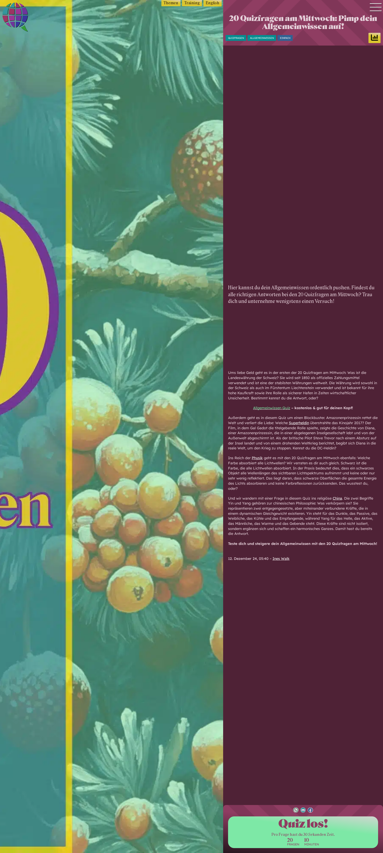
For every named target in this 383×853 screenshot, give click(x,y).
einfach (285, 37)
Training (192, 3)
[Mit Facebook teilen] (310, 810)
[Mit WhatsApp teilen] (295, 810)
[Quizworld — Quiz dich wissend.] (24, 17)
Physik (257, 458)
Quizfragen (236, 37)
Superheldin (299, 423)
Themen (171, 3)
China (337, 498)
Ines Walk (281, 558)
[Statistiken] (374, 38)
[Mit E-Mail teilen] (303, 810)
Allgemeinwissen (262, 37)
